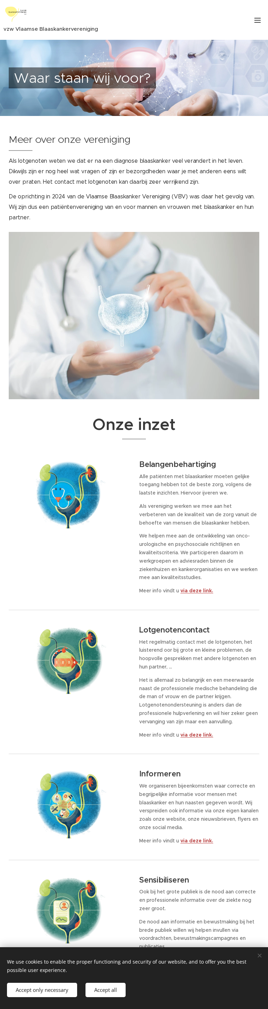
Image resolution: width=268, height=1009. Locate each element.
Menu (258, 20)
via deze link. (196, 590)
